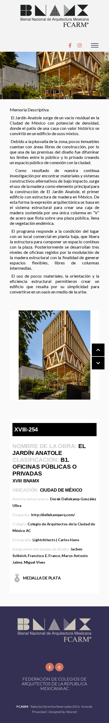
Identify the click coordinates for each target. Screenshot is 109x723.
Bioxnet (71, 712)
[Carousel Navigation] (93, 357)
